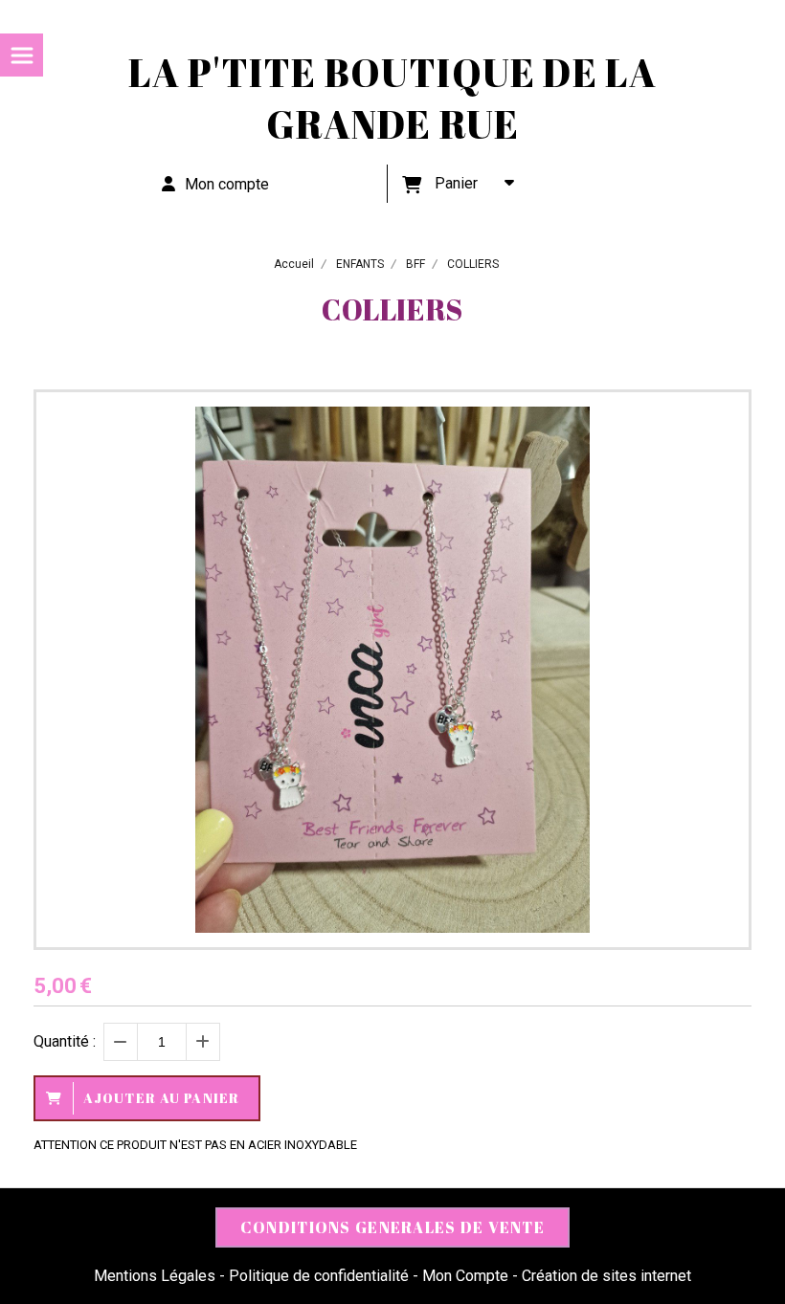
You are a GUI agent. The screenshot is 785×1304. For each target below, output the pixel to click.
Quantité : (65, 1041)
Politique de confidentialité (319, 1276)
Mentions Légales (154, 1276)
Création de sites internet (606, 1276)
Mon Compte (465, 1276)
